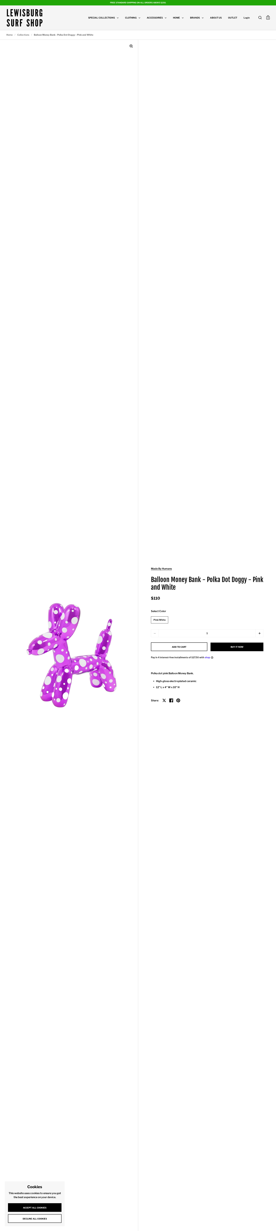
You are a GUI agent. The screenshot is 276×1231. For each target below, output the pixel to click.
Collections (23, 34)
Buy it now (237, 647)
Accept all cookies (34, 1207)
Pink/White (159, 619)
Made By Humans (161, 568)
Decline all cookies (35, 1218)
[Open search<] (260, 17)
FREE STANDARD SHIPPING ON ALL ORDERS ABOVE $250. (138, 3)
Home (9, 34)
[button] (259, 633)
